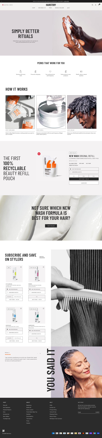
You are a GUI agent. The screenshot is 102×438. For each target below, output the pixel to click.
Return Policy (53, 416)
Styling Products (7, 409)
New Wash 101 (42, 7)
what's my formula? (73, 161)
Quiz (68, 7)
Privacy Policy (53, 409)
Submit (98, 412)
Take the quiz (51, 225)
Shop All (5, 405)
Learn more (66, 1)
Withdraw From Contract (56, 418)
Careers (28, 423)
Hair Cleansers (6, 407)
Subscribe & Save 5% (13, 292)
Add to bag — (84, 178)
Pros (50, 7)
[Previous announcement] (1, 1)
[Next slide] (40, 353)
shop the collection (42, 257)
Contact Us (52, 407)
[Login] (96, 5)
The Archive (29, 418)
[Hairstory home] (51, 5)
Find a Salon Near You (31, 412)
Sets (4, 412)
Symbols (28, 414)
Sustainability (29, 416)
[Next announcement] (100, 1)
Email (79, 412)
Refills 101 (28, 407)
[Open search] (92, 5)
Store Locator (29, 409)
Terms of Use (53, 412)
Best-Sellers (6, 416)
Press (27, 420)
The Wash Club (6, 418)
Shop (33, 7)
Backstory (29, 405)
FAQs (51, 405)
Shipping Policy (53, 414)
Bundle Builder (59, 7)
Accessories (6, 414)
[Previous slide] (37, 353)
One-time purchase (76, 168)
